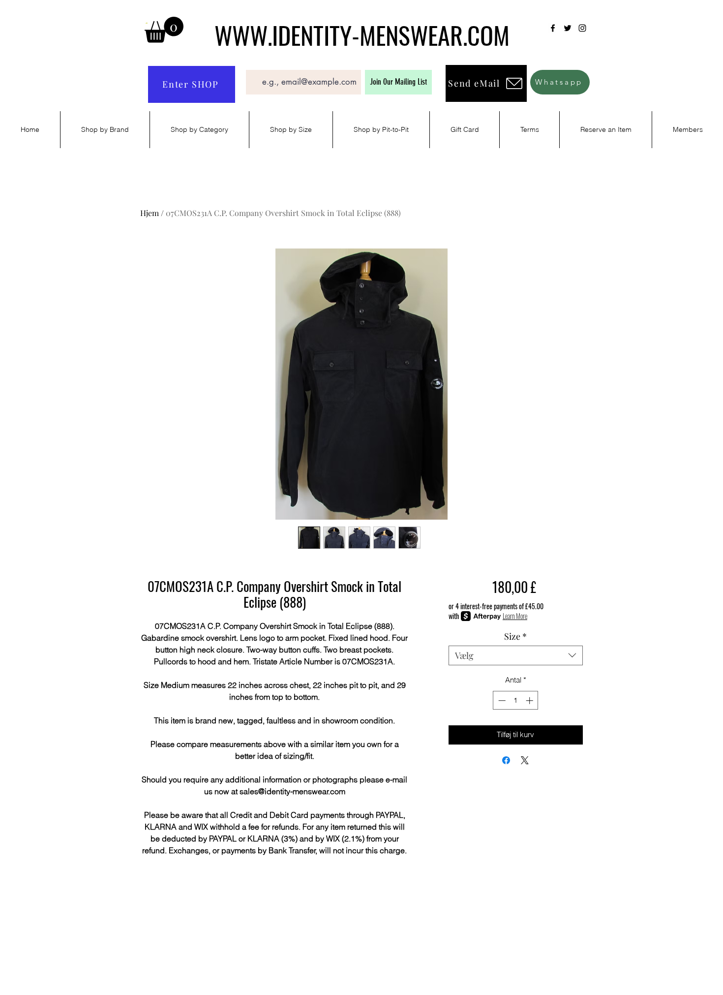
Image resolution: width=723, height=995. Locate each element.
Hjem (149, 213)
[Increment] (530, 700)
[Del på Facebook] (506, 760)
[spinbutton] (516, 700)
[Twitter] (567, 28)
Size (515, 636)
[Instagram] (582, 28)
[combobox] (516, 655)
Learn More (515, 616)
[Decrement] (501, 700)
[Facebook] (553, 28)
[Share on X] (525, 760)
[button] (164, 30)
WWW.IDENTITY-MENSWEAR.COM (362, 34)
